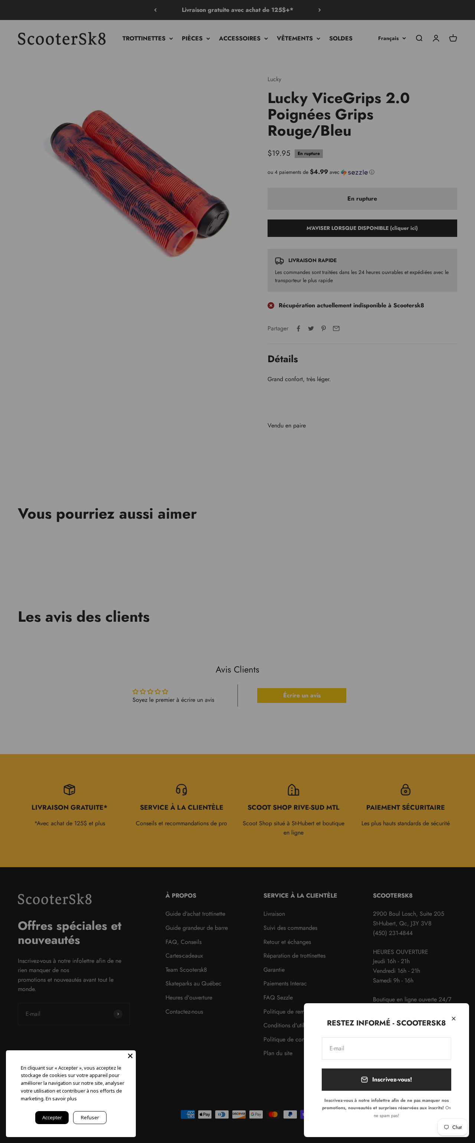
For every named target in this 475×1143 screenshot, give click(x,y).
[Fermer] (453, 1018)
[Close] (130, 1056)
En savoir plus (61, 1098)
